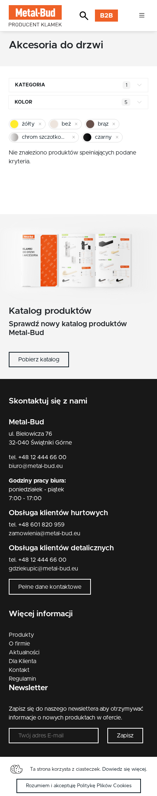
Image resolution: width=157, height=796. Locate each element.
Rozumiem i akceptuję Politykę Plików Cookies (78, 785)
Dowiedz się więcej (124, 769)
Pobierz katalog (39, 359)
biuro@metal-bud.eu (36, 466)
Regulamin (22, 679)
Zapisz (125, 736)
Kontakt (19, 670)
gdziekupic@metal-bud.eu (43, 569)
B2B (106, 15)
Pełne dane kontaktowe (49, 587)
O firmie (19, 644)
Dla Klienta (22, 661)
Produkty (21, 635)
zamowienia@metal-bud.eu (44, 533)
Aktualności (24, 652)
